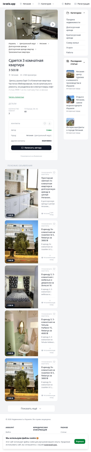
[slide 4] (35, 35)
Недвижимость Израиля (22, 419)
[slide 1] (23, 35)
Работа (69, 52)
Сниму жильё (72, 42)
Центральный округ (28, 43)
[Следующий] (52, 24)
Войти (68, 3)
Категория (46, 3)
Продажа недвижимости (73, 21)
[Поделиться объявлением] (49, 123)
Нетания (27, 3)
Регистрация (83, 3)
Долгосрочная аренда (18, 46)
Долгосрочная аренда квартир (21, 49)
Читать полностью (16, 97)
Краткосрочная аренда (73, 36)
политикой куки (50, 445)
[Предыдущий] (9, 24)
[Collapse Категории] (84, 13)
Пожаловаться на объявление (31, 156)
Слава (48, 130)
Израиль (12, 43)
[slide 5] (39, 35)
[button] (31, 25)
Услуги (69, 47)
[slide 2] (27, 35)
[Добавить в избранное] (45, 123)
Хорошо (80, 441)
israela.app (9, 4)
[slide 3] (31, 35)
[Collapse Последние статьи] (84, 62)
